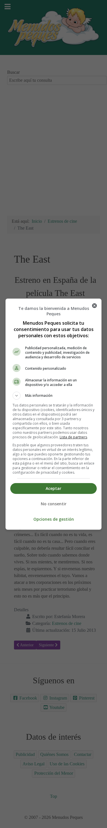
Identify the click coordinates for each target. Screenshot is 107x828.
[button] (54, 396)
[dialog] (53, 414)
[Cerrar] (94, 305)
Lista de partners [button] (73, 437)
